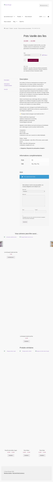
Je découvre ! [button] (11, 257)
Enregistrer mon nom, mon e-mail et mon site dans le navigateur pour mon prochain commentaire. (34, 218)
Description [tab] (6, 80)
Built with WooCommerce (18, 473)
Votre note (24, 189)
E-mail (36, 209)
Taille (24, 53)
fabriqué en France (30, 70)
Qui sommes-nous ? (8, 16)
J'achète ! (26, 341)
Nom (23, 209)
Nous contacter (7, 21)
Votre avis (24, 194)
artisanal (40, 69)
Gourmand (36, 70)
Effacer (45, 55)
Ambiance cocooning (33, 69)
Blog (14, 21)
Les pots (15, 28)
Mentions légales (8, 473)
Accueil (6, 28)
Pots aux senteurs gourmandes (24, 28)
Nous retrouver (28, 16)
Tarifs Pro (21, 21)
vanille (41, 70)
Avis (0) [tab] (5, 89)
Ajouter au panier (33, 60)
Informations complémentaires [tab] (8, 84)
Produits (19, 16)
